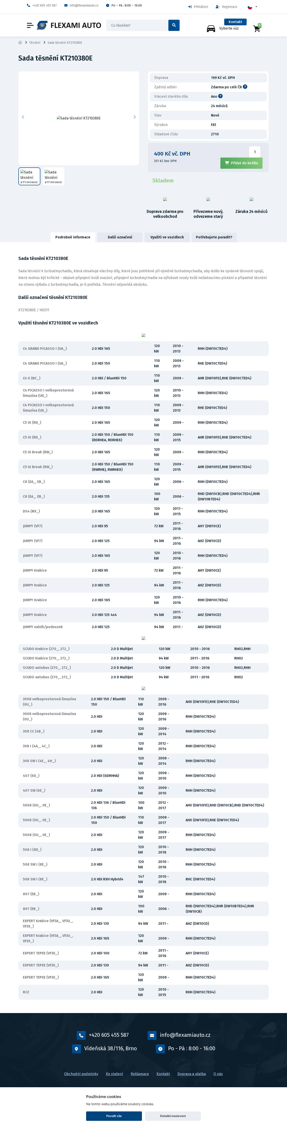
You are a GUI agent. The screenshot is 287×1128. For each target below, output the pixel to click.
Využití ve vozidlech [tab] (167, 237)
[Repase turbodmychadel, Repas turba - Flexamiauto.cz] (69, 25)
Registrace (229, 7)
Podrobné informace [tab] (72, 237)
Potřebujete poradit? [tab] (214, 237)
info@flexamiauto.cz (84, 5)
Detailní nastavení (173, 1116)
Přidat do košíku (244, 163)
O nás (218, 1074)
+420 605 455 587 (44, 5)
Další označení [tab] (120, 237)
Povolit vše (114, 1116)
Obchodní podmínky (81, 1074)
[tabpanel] (143, 628)
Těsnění (34, 43)
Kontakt (235, 22)
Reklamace (140, 1074)
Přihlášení (201, 7)
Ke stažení (114, 1074)
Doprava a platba (191, 1074)
